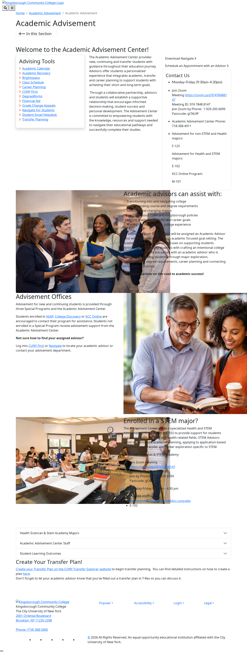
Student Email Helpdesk (39, 115)
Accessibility (143, 603)
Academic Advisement (45, 13)
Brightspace (31, 78)
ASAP (49, 316)
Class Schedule (33, 82)
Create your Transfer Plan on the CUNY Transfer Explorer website (63, 569)
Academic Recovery (36, 73)
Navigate (55, 346)
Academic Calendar (36, 68)
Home (20, 13)
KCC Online (93, 316)
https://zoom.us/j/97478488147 (152, 467)
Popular (105, 603)
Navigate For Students (38, 110)
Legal (208, 603)
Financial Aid (31, 101)
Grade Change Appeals (39, 105)
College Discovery (68, 316)
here (26, 574)
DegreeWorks (32, 96)
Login (178, 603)
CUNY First (30, 91)
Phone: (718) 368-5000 (32, 630)
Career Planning (34, 87)
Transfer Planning (35, 119)
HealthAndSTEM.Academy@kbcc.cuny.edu (160, 501)
